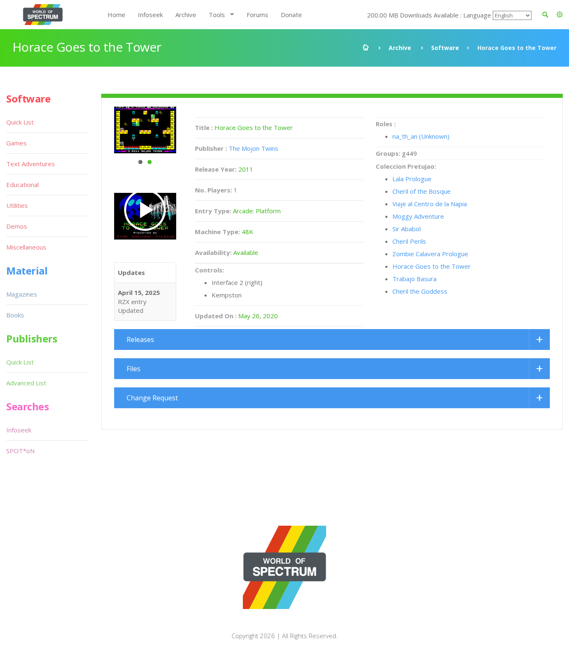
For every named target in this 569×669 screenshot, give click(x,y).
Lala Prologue (412, 179)
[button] (560, 14)
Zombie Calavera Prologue (430, 254)
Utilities (17, 205)
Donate (291, 14)
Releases (140, 339)
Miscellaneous (26, 247)
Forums (257, 14)
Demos (16, 226)
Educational (22, 184)
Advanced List (26, 383)
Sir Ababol (406, 229)
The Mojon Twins (253, 148)
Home (116, 14)
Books (15, 315)
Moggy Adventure (418, 216)
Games (16, 143)
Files (133, 368)
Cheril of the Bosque (421, 191)
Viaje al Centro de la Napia (429, 204)
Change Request (152, 397)
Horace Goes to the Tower (431, 266)
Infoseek (150, 14)
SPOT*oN (20, 451)
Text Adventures (30, 164)
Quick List (20, 122)
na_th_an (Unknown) (420, 136)
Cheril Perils (409, 241)
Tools (217, 14)
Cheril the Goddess (419, 291)
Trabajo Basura (414, 279)
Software (445, 48)
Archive (185, 14)
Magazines (21, 294)
